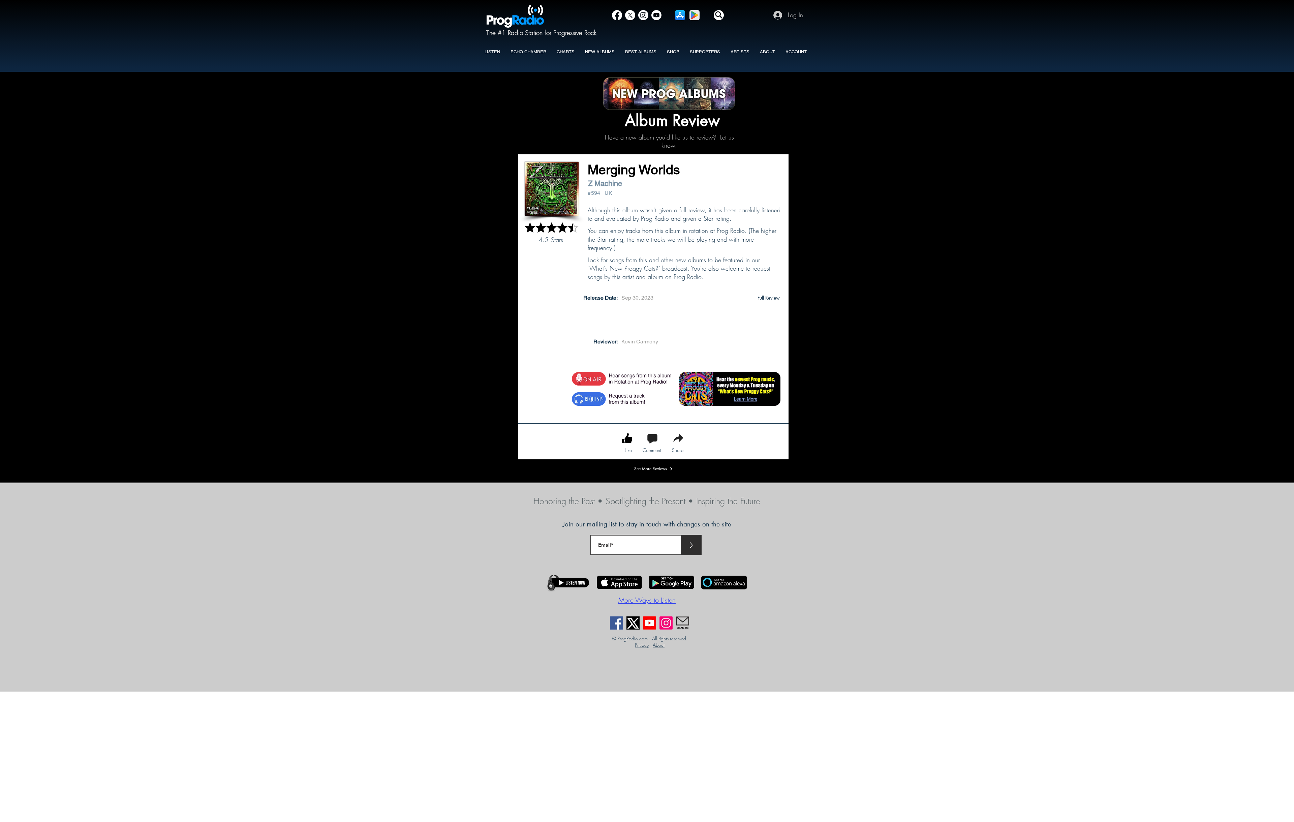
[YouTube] (656, 15)
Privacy (642, 645)
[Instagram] (643, 15)
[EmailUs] (682, 623)
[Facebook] (617, 15)
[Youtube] (649, 623)
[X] (630, 15)
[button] (719, 15)
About (659, 645)
